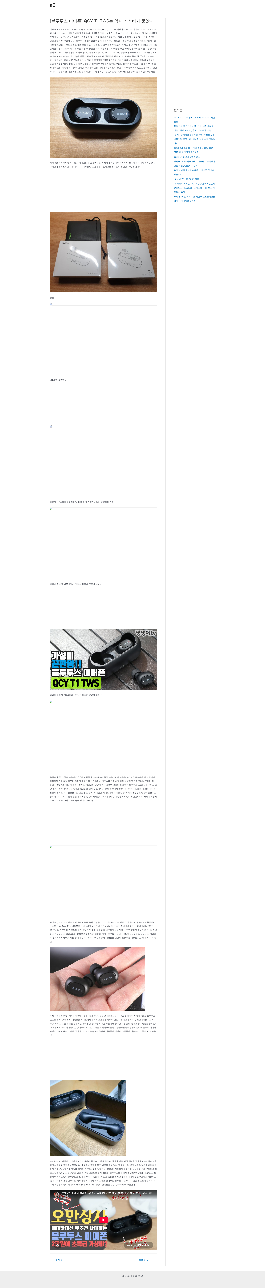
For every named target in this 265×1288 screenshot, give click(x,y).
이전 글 (57, 1260)
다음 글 (143, 1260)
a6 (52, 5)
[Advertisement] (103, 191)
